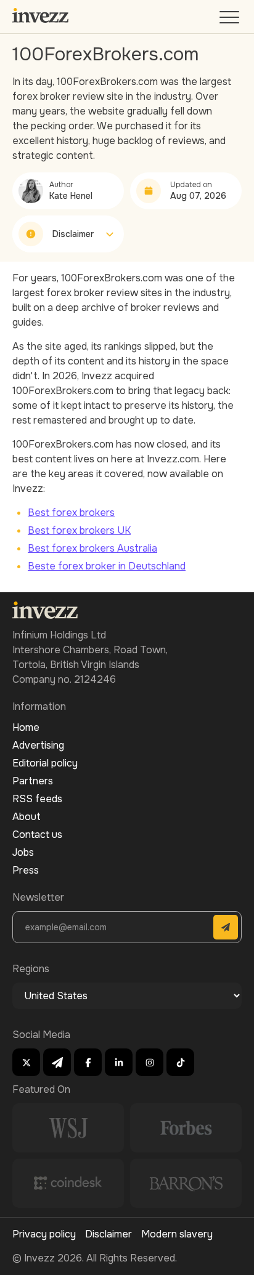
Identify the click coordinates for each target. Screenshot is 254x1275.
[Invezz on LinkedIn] (119, 1062)
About (26, 816)
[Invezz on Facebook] (88, 1062)
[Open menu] (230, 20)
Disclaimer (108, 1234)
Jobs (23, 852)
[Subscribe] (225, 927)
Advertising (38, 745)
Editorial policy (45, 763)
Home (25, 727)
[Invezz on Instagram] (149, 1062)
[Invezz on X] (26, 1062)
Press (25, 870)
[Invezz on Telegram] (57, 1062)
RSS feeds (37, 798)
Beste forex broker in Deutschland (107, 566)
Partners (32, 780)
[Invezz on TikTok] (180, 1062)
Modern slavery (177, 1234)
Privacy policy (44, 1234)
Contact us (37, 834)
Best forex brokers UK (79, 530)
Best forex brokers (71, 512)
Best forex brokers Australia (92, 548)
